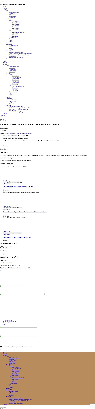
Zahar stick (11, 49)
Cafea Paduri (12, 17)
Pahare (10, 38)
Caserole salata (15, 26)
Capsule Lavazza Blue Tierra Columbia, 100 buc (18, 186)
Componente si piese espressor (16, 52)
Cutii (10, 30)
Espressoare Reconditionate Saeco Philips (18, 54)
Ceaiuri (10, 48)
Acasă (4, 6)
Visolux (2, 1)
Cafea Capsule (12, 16)
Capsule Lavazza (28, 133)
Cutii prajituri (15, 33)
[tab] (49, 145)
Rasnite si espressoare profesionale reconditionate (20, 53)
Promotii (5, 8)
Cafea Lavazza (20, 133)
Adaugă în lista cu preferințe (10, 182)
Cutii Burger (15, 36)
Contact (5, 58)
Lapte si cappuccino (13, 45)
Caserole (11, 20)
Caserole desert (15, 24)
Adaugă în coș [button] (6, 180)
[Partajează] (3, 407)
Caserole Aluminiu (16, 22)
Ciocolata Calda (12, 46)
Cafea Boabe (12, 13)
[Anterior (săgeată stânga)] (0, 408)
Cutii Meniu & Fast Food (18, 32)
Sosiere (10, 40)
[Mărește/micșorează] (0, 407)
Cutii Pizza (14, 34)
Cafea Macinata (12, 14)
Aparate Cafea (12, 56)
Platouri (11, 41)
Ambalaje (8, 18)
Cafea (7, 10)
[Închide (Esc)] (5, 407)
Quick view (19, 182)
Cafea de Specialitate (14, 12)
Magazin (5, 9)
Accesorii (8, 42)
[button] (49, 9)
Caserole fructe (15, 28)
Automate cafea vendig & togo (16, 57)
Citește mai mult (7, 206)
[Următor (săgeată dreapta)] (2, 408)
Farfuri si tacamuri (13, 37)
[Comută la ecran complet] (2, 407)
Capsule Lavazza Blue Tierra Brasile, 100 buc (17, 237)
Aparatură (8, 50)
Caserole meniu (15, 25)
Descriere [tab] (3, 149)
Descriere (5, 145)
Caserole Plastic (15, 21)
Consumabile (9, 44)
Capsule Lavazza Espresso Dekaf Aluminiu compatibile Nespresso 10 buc (25, 212)
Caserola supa (15, 29)
